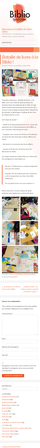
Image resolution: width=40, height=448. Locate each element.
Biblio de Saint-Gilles (24, 65)
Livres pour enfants (29, 274)
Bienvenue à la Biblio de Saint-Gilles (17, 30)
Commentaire (7, 313)
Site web (5, 355)
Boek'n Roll (5, 408)
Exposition (5, 417)
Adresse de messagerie (10, 347)
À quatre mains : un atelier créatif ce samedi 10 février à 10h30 (29, 289)
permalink (14, 277)
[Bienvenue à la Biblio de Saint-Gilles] (20, 13)
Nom (4, 339)
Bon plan (5, 411)
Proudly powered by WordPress (11, 446)
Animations (19, 274)
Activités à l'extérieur (9, 397)
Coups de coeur (7, 414)
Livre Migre (6, 425)
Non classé (5, 437)
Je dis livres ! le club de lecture (12, 422)
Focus (4, 419)
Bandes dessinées (8, 402)
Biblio (28, 124)
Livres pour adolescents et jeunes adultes (15, 428)
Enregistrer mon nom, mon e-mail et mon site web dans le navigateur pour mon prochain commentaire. (19, 368)
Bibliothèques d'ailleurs (9, 405)
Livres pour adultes (8, 431)
